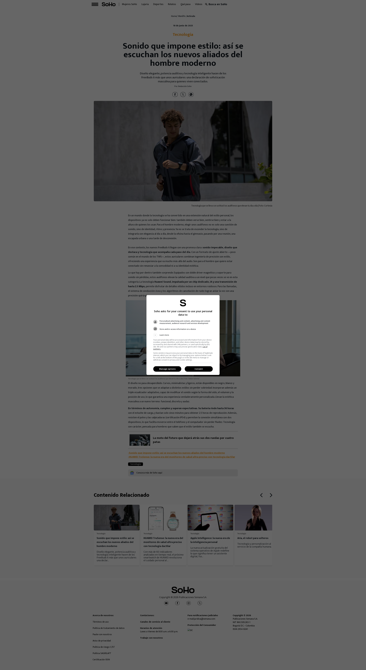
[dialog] (183, 335)
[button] (183, 335)
